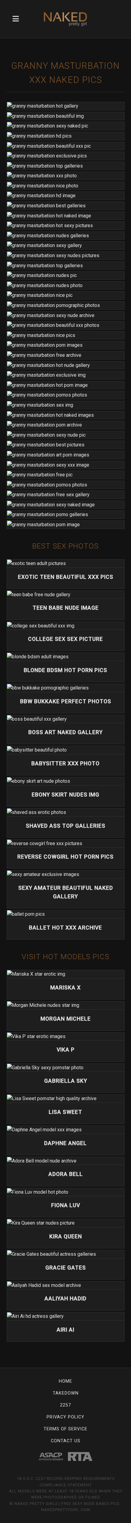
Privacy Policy (65, 1417)
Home (65, 1381)
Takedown (66, 1393)
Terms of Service (65, 1429)
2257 (65, 1405)
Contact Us (65, 1441)
